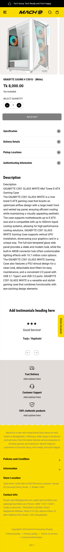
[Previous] (27, 352)
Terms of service (49, 533)
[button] (5, 12)
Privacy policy (31, 533)
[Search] (49, 12)
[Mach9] (31, 12)
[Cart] (57, 12)
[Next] (36, 352)
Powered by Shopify (43, 529)
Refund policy (14, 533)
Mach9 (30, 529)
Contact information (32, 537)
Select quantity (13, 98)
